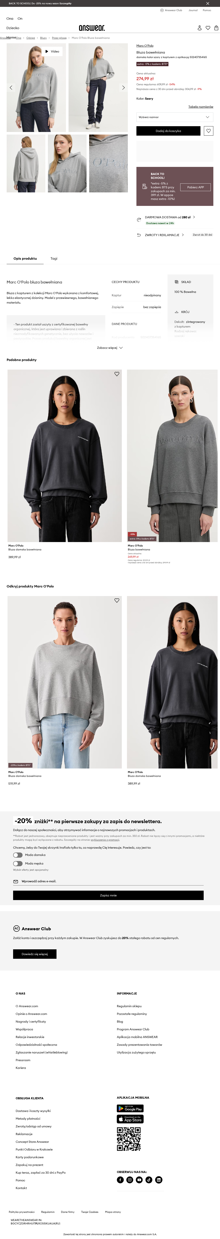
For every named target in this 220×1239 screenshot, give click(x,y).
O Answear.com (27, 1006)
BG (13, 1223)
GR (24, 1223)
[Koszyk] (216, 27)
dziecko (12, 28)
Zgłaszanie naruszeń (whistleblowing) (42, 1052)
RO (40, 1223)
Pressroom (23, 1060)
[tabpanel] (110, 308)
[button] (174, 117)
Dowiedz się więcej (35, 954)
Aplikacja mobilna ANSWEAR (137, 1037)
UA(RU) (55, 1223)
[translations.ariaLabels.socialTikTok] (149, 1180)
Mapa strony (113, 1212)
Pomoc (20, 1180)
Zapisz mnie (108, 895)
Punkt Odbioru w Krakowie (34, 1149)
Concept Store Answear (32, 1142)
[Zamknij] (207, 3)
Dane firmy (68, 1212)
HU (31, 1223)
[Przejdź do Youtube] (139, 1180)
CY (16, 1223)
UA (49, 1223)
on (20, 18)
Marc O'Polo (144, 46)
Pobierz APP (195, 187)
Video (55, 51)
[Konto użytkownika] (199, 27)
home (11, 37)
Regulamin (48, 1212)
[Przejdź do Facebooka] (120, 1180)
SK (45, 1223)
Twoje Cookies (89, 1212)
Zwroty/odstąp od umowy (34, 1126)
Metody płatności (28, 1119)
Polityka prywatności (22, 1212)
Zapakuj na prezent (29, 1165)
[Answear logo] (92, 28)
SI (43, 1223)
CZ (20, 1223)
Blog (120, 1021)
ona (9, 18)
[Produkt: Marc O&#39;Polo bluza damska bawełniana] (65, 456)
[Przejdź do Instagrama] (129, 1180)
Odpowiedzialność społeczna (36, 1045)
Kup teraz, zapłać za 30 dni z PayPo (41, 1173)
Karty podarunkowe (30, 1157)
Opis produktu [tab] (25, 258)
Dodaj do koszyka (168, 131)
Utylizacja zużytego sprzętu (136, 1052)
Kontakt (21, 1188)
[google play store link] (130, 1108)
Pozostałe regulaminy (132, 1014)
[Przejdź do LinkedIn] (158, 1180)
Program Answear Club (133, 1029)
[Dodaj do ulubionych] (208, 131)
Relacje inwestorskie (30, 1037)
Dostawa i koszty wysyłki (33, 1111)
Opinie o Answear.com (31, 1014)
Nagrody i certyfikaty (31, 1021)
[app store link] (130, 1118)
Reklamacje (24, 1134)
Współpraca (24, 1029)
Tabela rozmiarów (200, 107)
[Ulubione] (208, 27)
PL (36, 1223)
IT (34, 1223)
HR (27, 1223)
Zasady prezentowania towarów (139, 1045)
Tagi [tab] (53, 258)
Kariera (21, 1068)
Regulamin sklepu (129, 1006)
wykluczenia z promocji (105, 839)
